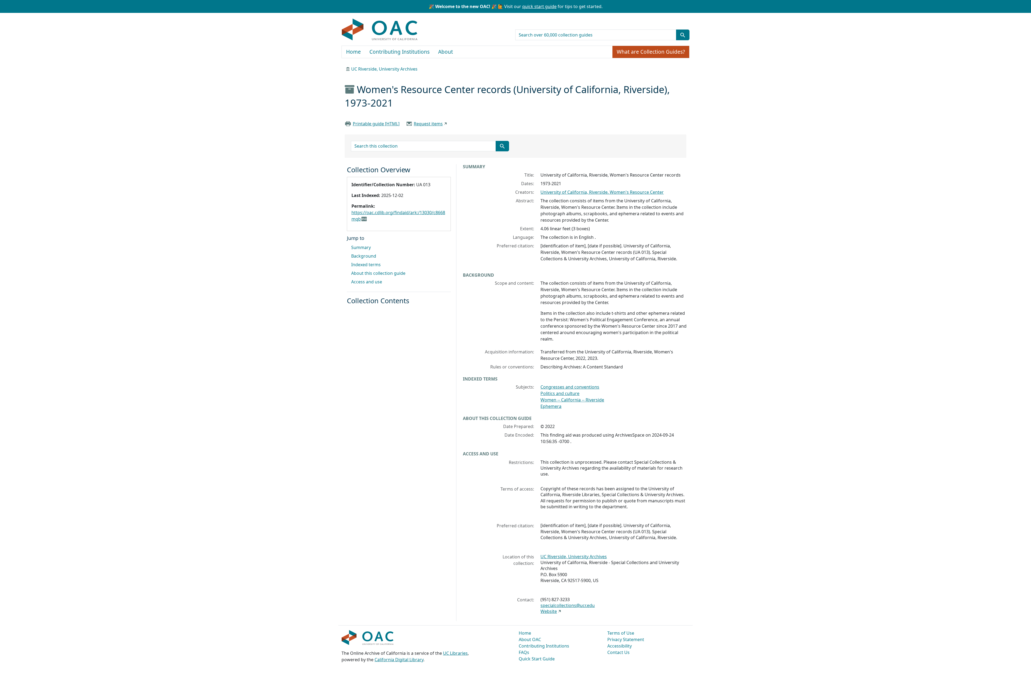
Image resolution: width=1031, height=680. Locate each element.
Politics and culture (559, 393)
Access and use (366, 282)
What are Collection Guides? (651, 51)
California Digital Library (399, 660)
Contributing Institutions (399, 51)
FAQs (524, 652)
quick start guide (539, 6)
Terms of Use (620, 633)
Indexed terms (366, 265)
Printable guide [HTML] (376, 124)
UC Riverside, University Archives (384, 69)
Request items (428, 124)
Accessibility (619, 646)
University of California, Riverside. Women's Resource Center (602, 192)
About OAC (530, 639)
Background (363, 256)
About (445, 51)
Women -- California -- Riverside (572, 400)
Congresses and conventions (569, 387)
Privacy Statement (625, 639)
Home (353, 51)
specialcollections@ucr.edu (567, 605)
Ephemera (550, 406)
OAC (380, 29)
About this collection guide (378, 273)
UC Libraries (455, 653)
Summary (361, 247)
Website (548, 611)
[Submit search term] (682, 35)
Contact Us (618, 652)
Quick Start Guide (537, 659)
